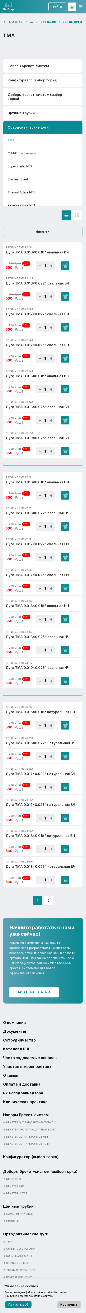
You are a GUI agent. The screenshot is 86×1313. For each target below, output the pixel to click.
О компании (14, 1022)
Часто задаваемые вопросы (30, 1058)
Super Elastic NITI (20, 166)
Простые (12, 1221)
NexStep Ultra (16, 1193)
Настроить (69, 1304)
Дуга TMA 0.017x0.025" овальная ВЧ (37, 345)
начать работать (32, 992)
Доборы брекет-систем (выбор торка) (40, 1171)
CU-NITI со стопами (22, 153)
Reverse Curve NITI (21, 205)
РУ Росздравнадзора (23, 1093)
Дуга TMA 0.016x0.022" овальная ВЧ (37, 283)
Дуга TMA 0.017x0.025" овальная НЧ (37, 575)
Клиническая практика (25, 1102)
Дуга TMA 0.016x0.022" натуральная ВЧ (40, 743)
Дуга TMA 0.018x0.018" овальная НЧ (37, 606)
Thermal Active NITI (21, 192)
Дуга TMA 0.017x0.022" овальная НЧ (37, 544)
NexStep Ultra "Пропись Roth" (29, 1143)
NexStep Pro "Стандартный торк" (31, 1129)
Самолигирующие (19, 1213)
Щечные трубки (18, 1206)
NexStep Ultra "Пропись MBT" (28, 1136)
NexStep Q (13, 1179)
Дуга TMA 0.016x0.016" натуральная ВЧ (40, 712)
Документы (14, 1031)
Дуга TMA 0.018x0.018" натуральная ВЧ (40, 836)
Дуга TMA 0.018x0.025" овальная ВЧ (37, 407)
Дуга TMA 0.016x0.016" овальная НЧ (37, 482)
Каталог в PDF (16, 1049)
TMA (11, 140)
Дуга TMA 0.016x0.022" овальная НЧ (37, 513)
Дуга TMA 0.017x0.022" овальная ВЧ (37, 314)
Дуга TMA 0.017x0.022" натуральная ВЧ (40, 774)
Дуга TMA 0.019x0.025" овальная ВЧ (37, 438)
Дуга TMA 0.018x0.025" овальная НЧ (37, 637)
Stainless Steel (18, 179)
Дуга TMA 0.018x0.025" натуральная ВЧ (40, 866)
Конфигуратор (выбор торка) (33, 80)
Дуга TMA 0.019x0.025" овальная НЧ (37, 668)
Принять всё (18, 1304)
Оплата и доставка (21, 1084)
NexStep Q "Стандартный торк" (29, 1122)
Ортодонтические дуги (25, 1234)
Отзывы (10, 1075)
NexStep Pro (15, 1186)
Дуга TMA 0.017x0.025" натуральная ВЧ (40, 805)
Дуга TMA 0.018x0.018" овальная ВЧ (37, 376)
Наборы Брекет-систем (26, 1115)
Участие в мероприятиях (27, 1066)
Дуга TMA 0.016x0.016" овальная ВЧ (37, 252)
